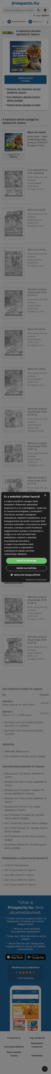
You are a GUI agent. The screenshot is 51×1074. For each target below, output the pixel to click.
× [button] (45, 495)
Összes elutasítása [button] (26, 568)
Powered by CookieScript (36, 580)
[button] (25, 574)
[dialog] (25, 537)
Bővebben (22, 554)
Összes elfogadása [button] (26, 560)
